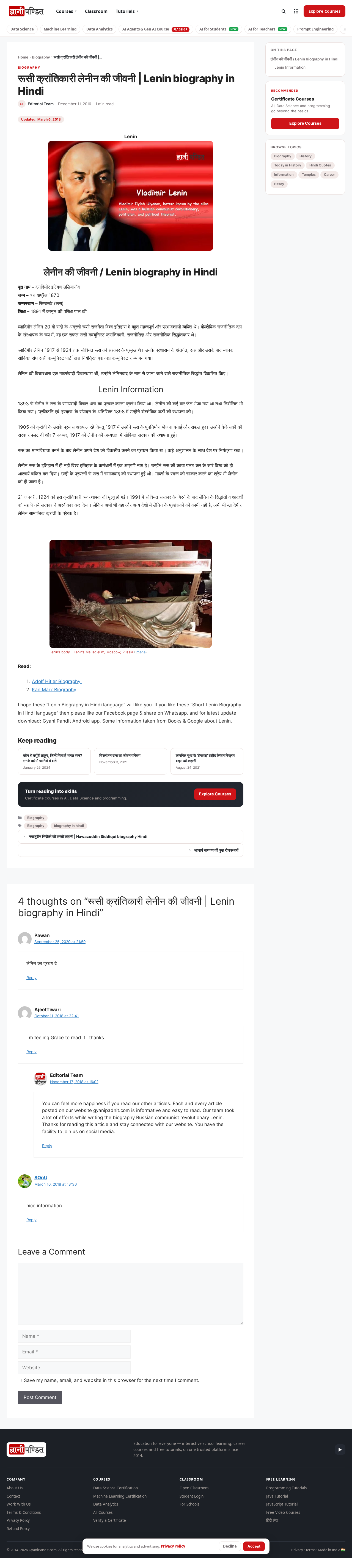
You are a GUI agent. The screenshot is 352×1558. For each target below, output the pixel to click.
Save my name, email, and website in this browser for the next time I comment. (111, 1380)
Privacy (297, 1549)
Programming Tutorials (286, 1487)
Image (140, 652)
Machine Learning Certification (120, 1496)
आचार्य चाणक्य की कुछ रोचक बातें (216, 850)
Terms (310, 1549)
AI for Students (218, 29)
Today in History (287, 165)
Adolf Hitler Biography (57, 681)
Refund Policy (18, 1528)
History (305, 156)
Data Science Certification (115, 1487)
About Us (15, 1487)
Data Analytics (99, 29)
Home (23, 57)
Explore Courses (324, 11)
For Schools (189, 1504)
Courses (66, 11)
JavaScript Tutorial (282, 1504)
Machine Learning (60, 29)
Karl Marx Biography (54, 689)
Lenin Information (290, 67)
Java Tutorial (277, 1496)
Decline (230, 1546)
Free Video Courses (283, 1512)
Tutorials (127, 11)
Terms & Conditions (24, 1512)
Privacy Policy (18, 1520)
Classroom (96, 11)
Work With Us (19, 1504)
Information (284, 174)
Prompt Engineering (315, 29)
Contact (13, 1496)
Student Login (192, 1496)
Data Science (22, 29)
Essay (279, 184)
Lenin (225, 721)
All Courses (102, 1512)
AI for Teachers (267, 29)
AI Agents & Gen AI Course (155, 29)
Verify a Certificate (109, 1520)
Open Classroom (194, 1487)
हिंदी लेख (272, 1520)
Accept (254, 1546)
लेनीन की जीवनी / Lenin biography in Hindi (305, 59)
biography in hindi (69, 826)
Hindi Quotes (320, 165)
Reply (31, 977)
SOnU (40, 1177)
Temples (309, 174)
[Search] (283, 11)
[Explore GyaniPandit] (296, 11)
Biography (41, 57)
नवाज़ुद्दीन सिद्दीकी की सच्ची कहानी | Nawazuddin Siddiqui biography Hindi (88, 836)
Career (329, 174)
